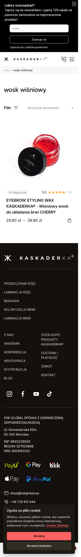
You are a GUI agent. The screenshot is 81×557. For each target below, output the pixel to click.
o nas (9, 335)
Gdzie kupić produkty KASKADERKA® (52, 339)
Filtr (7, 107)
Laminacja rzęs (17, 292)
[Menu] (71, 59)
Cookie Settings (57, 525)
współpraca (15, 361)
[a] (9, 393)
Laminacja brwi (17, 318)
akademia (12, 343)
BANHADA (11, 301)
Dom (7, 70)
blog (8, 378)
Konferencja (15, 352)
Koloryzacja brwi (19, 310)
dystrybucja (15, 369)
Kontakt (48, 375)
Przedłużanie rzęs (19, 283)
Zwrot (46, 366)
